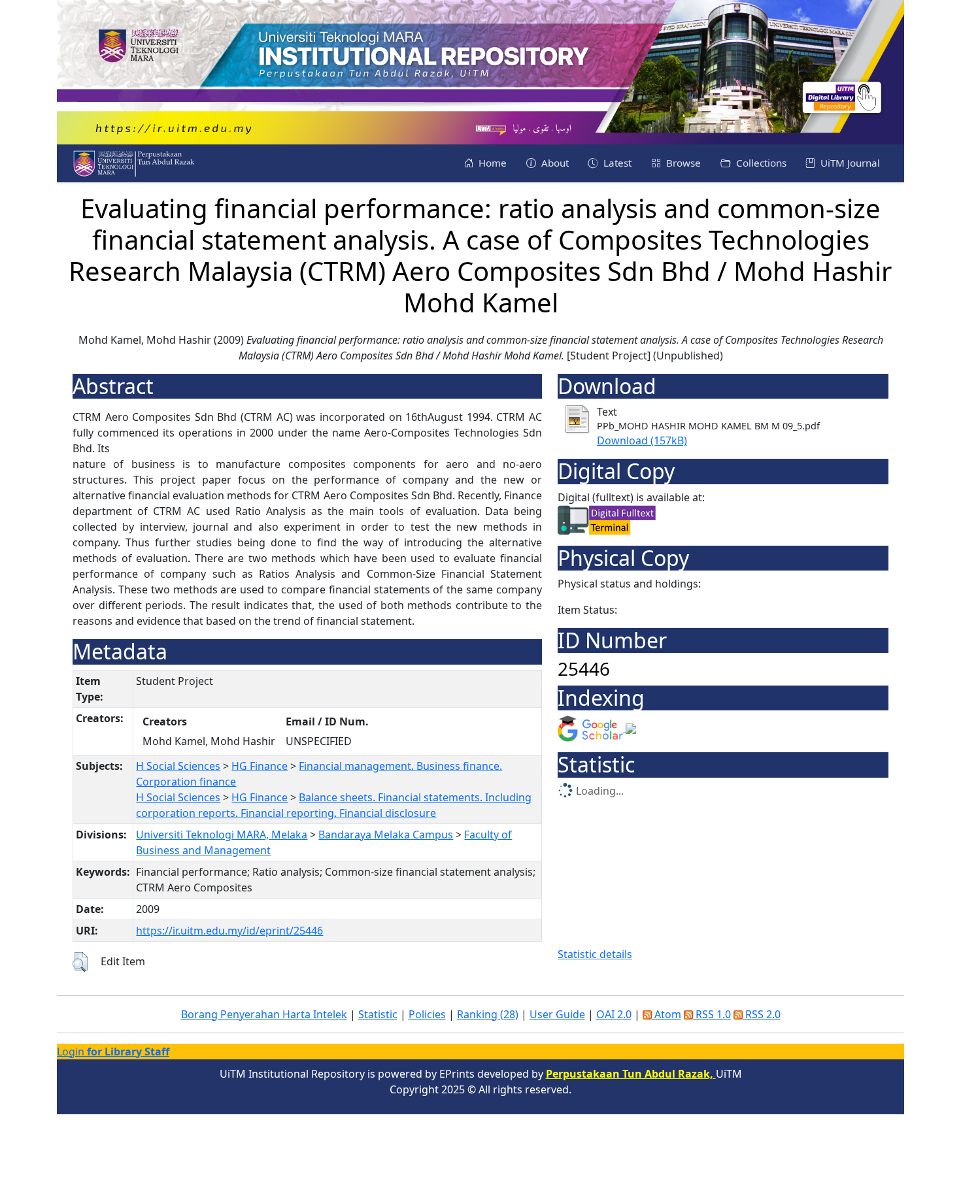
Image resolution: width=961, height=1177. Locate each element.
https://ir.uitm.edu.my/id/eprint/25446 (229, 930)
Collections (759, 162)
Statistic (377, 1014)
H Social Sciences (178, 766)
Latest (616, 162)
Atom (666, 1014)
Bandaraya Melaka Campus (385, 834)
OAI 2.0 (614, 1014)
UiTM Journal (849, 162)
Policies (427, 1014)
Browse (682, 162)
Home (491, 162)
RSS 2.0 (762, 1014)
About (554, 162)
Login (113, 1051)
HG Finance (259, 766)
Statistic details (595, 954)
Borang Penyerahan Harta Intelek (264, 1014)
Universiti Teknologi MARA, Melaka (221, 834)
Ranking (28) (487, 1014)
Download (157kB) (642, 440)
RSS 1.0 (712, 1014)
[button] (80, 962)
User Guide (557, 1014)
